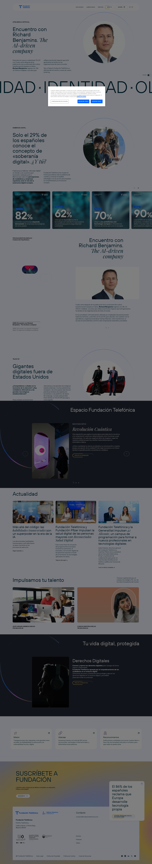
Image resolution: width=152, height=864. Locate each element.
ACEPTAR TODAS (96, 101)
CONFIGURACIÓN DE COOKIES (60, 101)
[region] (76, 96)
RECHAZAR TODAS (83, 101)
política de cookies (81, 96)
